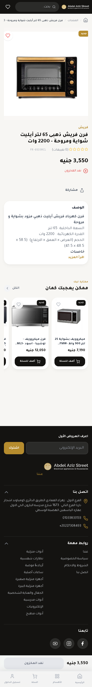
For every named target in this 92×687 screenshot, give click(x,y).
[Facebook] (82, 643)
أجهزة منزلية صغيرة (29, 579)
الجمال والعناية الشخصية (25, 593)
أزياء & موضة (34, 565)
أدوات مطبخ (34, 614)
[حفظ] (8, 36)
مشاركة (71, 190)
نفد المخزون (33, 663)
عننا (40, 474)
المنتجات (73, 20)
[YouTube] (55, 643)
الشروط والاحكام (76, 565)
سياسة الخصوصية (74, 559)
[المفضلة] (8, 7)
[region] (46, 336)
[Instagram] (69, 643)
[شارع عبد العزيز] (75, 7)
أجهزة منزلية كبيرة (30, 586)
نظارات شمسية (31, 559)
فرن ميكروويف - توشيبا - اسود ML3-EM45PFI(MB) (31, 344)
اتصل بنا (82, 572)
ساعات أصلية (33, 572)
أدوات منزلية (34, 552)
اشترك (14, 448)
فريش (83, 127)
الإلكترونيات (35, 607)
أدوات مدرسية (33, 600)
